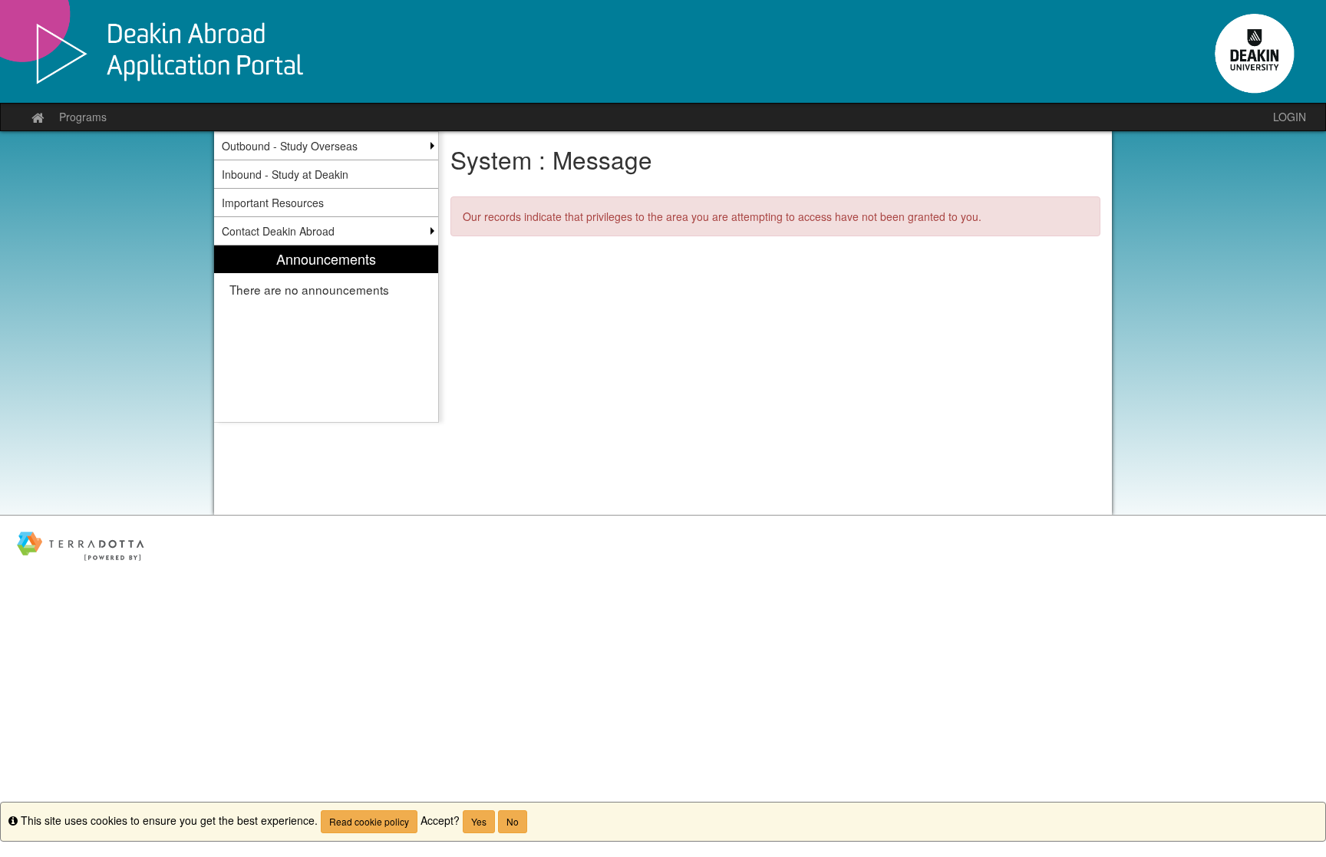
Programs (83, 116)
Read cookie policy (369, 821)
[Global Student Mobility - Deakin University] (663, 51)
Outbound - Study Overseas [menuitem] (290, 145)
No (512, 821)
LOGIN (1289, 116)
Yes (479, 821)
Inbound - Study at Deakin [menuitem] (285, 174)
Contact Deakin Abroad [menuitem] (278, 231)
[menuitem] (326, 334)
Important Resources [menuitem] (273, 202)
